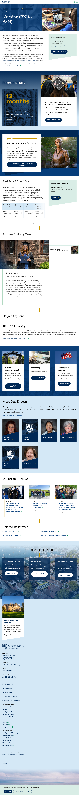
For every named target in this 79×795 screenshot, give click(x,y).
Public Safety (6, 740)
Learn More (64, 383)
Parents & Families (8, 714)
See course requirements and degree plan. (14, 338)
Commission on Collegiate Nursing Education (20, 64)
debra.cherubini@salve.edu (59, 47)
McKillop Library (7, 735)
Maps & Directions (8, 659)
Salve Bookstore (7, 745)
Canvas (4, 722)
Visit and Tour (65, 575)
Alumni (4, 709)
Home (5, 9)
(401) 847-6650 (7, 671)
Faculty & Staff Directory (10, 733)
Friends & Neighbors (8, 717)
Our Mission (7, 684)
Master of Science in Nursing (10, 60)
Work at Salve (6, 743)
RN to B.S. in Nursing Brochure (53, 535)
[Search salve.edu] (74, 2)
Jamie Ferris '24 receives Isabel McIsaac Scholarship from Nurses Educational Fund (14, 508)
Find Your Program (27, 9)
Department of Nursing (57, 45)
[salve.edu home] (7, 2)
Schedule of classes (11, 535)
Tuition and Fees (53, 120)
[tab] (62, 249)
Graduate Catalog (9, 531)
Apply (55, 197)
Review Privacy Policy (22, 791)
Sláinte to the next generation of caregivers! (40, 505)
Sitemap (4, 763)
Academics (14, 9)
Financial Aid (38, 377)
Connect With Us (39, 574)
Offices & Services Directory (11, 665)
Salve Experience (9, 697)
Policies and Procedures (8, 761)
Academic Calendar (49, 531)
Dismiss (8, 791)
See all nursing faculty (12, 415)
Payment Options (13, 386)
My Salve (5, 724)
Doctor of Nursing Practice (29, 60)
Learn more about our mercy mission (22, 164)
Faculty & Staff (7, 712)
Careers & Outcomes (11, 701)
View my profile (59, 51)
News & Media (6, 738)
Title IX (4, 756)
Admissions (11, 573)
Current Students (7, 707)
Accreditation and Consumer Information (13, 754)
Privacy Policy (6, 758)
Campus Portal (7, 727)
